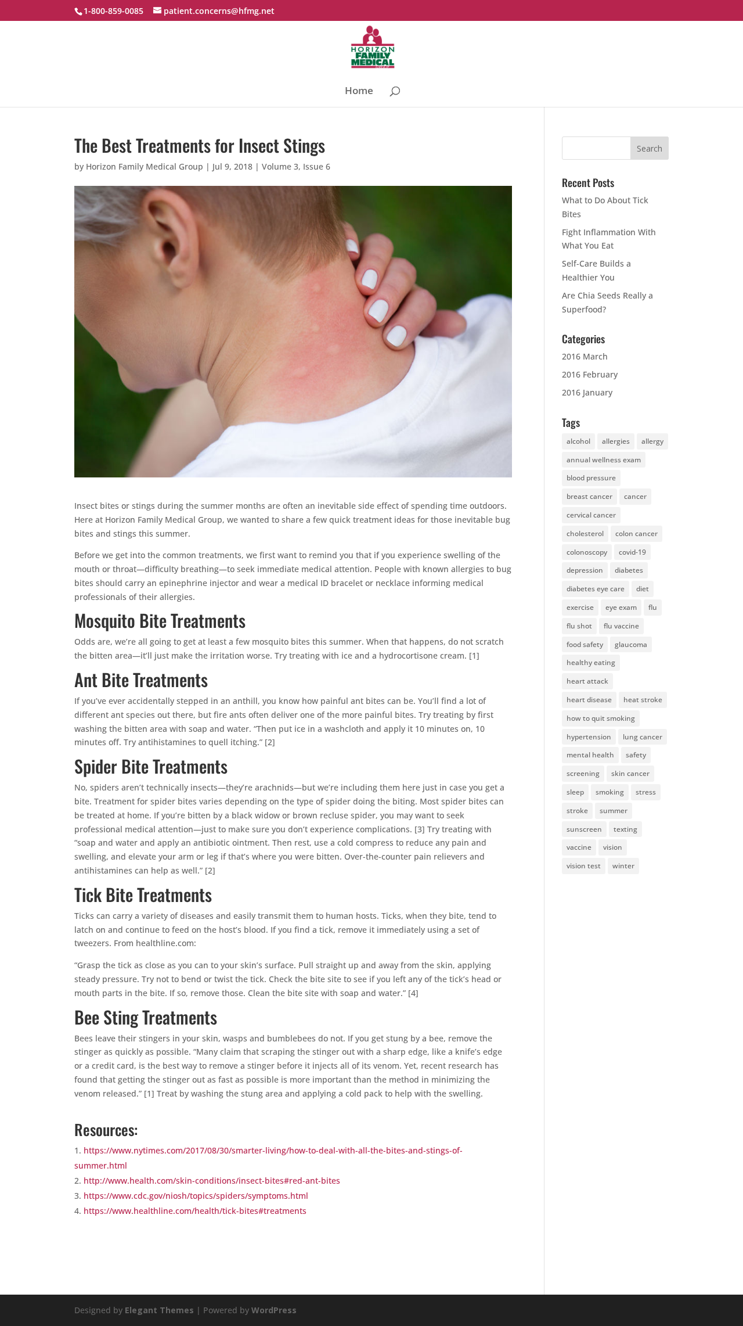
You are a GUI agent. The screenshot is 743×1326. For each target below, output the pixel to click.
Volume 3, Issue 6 (296, 166)
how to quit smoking (601, 718)
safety (636, 755)
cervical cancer (591, 515)
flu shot (579, 626)
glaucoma (631, 644)
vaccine (579, 847)
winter (623, 866)
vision (612, 847)
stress (646, 792)
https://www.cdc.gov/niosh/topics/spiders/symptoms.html (196, 1195)
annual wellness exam (604, 460)
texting (625, 829)
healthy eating (591, 662)
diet (642, 589)
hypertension (589, 737)
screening (583, 773)
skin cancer (630, 773)
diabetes (629, 570)
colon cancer (636, 533)
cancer (635, 496)
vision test (584, 866)
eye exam (621, 607)
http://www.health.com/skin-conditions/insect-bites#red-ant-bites (212, 1180)
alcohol (578, 441)
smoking (610, 792)
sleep (575, 792)
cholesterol (585, 533)
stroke (577, 810)
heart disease (589, 700)
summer (613, 810)
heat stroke (642, 700)
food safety (585, 644)
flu (652, 607)
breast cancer (589, 496)
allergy (652, 441)
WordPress (274, 1310)
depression (585, 570)
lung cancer (642, 737)
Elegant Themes (159, 1310)
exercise (580, 607)
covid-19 (632, 552)
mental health (590, 755)
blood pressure (591, 478)
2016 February (590, 374)
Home (359, 92)
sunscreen (584, 829)
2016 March (585, 356)
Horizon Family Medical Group (144, 166)
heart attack (587, 681)
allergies (616, 441)
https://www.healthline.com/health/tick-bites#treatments (195, 1210)
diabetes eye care (596, 589)
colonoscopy (587, 552)
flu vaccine (621, 626)
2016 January (587, 392)
